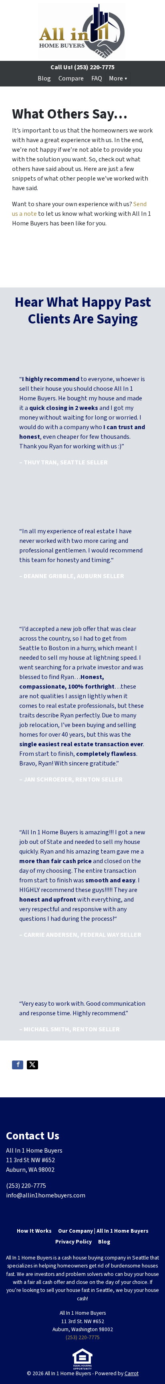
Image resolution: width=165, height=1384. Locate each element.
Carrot (132, 1373)
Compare (71, 78)
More (116, 78)
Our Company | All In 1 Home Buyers (103, 1231)
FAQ (96, 78)
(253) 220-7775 (83, 1337)
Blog (44, 78)
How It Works (34, 1231)
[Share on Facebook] (17, 1065)
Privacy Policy (73, 1241)
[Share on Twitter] (32, 1065)
